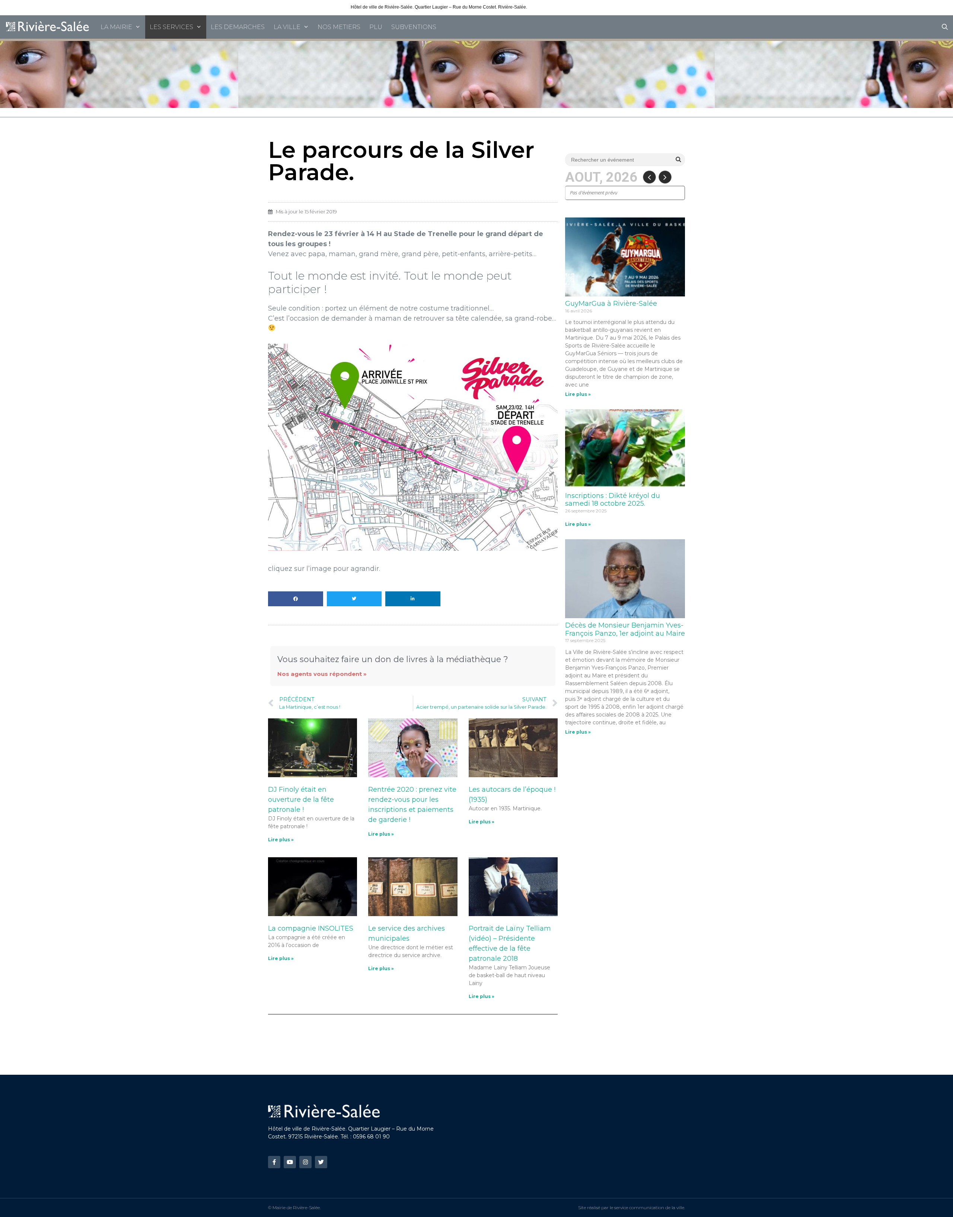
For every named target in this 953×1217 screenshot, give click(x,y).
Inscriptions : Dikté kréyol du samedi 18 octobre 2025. (612, 500)
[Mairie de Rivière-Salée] (48, 27)
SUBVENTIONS (413, 27)
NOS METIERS (339, 27)
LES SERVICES (171, 27)
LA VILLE (287, 27)
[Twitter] (321, 1162)
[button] (295, 598)
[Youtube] (290, 1162)
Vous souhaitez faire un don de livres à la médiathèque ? (392, 659)
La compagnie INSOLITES (310, 928)
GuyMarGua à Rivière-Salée (611, 303)
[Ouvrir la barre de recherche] (944, 27)
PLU (375, 27)
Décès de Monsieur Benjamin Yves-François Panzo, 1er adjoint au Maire (625, 629)
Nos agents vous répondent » (322, 673)
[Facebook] (274, 1162)
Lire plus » (281, 839)
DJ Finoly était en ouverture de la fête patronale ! (301, 799)
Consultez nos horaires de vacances (565, 7)
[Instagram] (305, 1162)
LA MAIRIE (116, 27)
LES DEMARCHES (238, 27)
